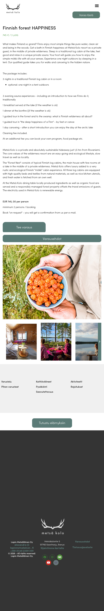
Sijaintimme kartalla (52, 548)
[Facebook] (45, 557)
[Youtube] (48, 562)
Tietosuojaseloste (82, 547)
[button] (97, 6)
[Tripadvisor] (59, 557)
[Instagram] (52, 557)
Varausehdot (82, 541)
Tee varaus (24, 227)
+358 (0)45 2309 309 (22, 550)
